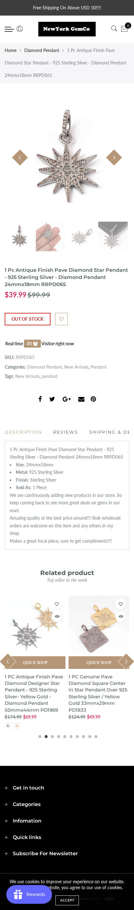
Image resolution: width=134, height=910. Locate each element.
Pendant (99, 367)
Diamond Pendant (41, 50)
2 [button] (45, 735)
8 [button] (82, 735)
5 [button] (63, 735)
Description (23, 432)
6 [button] (70, 735)
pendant (50, 376)
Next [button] (114, 157)
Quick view (56, 616)
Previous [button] (20, 157)
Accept (67, 900)
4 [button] (57, 735)
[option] (67, 158)
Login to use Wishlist (61, 319)
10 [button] (95, 735)
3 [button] (51, 735)
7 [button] (76, 735)
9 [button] (88, 735)
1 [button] (39, 735)
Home (11, 50)
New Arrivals (76, 367)
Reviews (65, 432)
